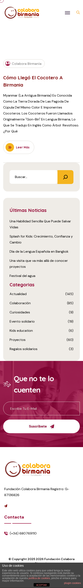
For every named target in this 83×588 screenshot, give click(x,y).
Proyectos (18, 339)
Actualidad (18, 294)
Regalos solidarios (23, 349)
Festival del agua (22, 276)
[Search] (65, 177)
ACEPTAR (41, 585)
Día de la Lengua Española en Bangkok (39, 251)
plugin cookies (72, 583)
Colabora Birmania (27, 63)
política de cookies (39, 578)
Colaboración (20, 303)
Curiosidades (20, 312)
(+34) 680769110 (23, 533)
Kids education (21, 330)
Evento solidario (22, 321)
